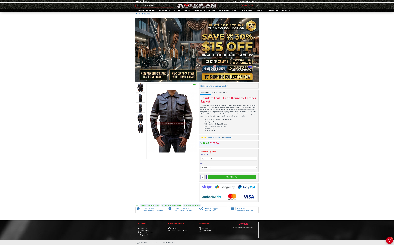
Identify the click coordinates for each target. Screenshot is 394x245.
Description (205, 92)
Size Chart (223, 92)
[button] (389, 240)
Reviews (214, 92)
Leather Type (205, 154)
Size (201, 163)
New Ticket (245, 229)
